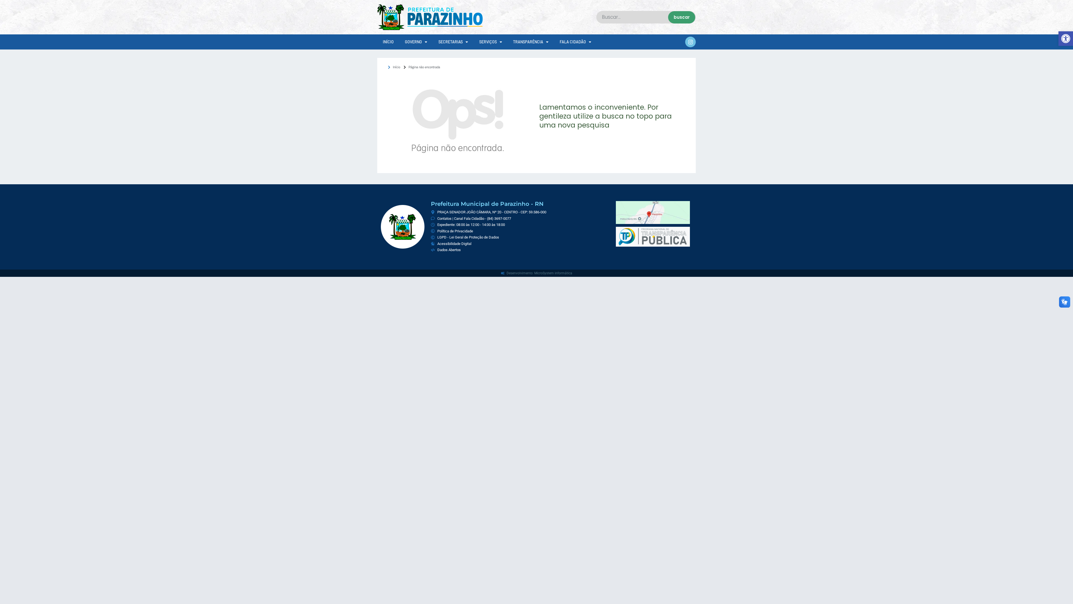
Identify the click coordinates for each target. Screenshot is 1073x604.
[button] (1065, 38)
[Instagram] (690, 42)
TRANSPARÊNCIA (528, 41)
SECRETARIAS (450, 41)
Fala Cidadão (573, 41)
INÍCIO (388, 41)
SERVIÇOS (488, 41)
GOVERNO (413, 41)
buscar (682, 17)
